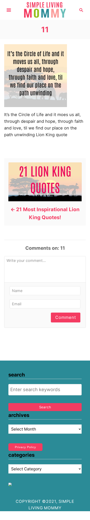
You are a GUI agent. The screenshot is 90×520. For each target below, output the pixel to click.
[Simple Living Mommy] (45, 9)
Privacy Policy (25, 447)
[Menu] (9, 10)
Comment (65, 317)
